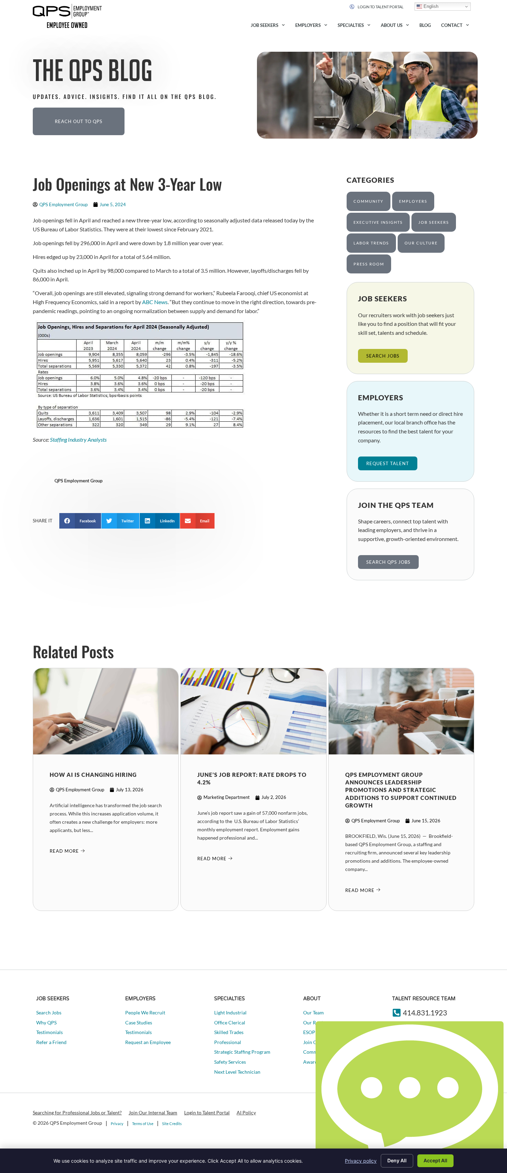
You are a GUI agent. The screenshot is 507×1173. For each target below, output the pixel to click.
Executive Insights (378, 222)
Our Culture (421, 243)
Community (369, 201)
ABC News (155, 302)
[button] (80, 521)
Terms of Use (142, 1123)
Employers (308, 25)
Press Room (369, 264)
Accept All (435, 1160)
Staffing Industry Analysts (78, 439)
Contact (452, 25)
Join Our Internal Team (153, 1112)
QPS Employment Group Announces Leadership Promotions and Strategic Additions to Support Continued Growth (401, 790)
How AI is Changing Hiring (93, 774)
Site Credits (172, 1123)
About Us (391, 25)
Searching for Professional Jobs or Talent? (77, 1112)
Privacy (117, 1123)
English (430, 6)
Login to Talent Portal (207, 1112)
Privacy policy (361, 1161)
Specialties (351, 25)
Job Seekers (264, 25)
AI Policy (246, 1112)
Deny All (397, 1160)
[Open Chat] (410, 1095)
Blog (425, 25)
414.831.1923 (425, 1012)
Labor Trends (371, 243)
